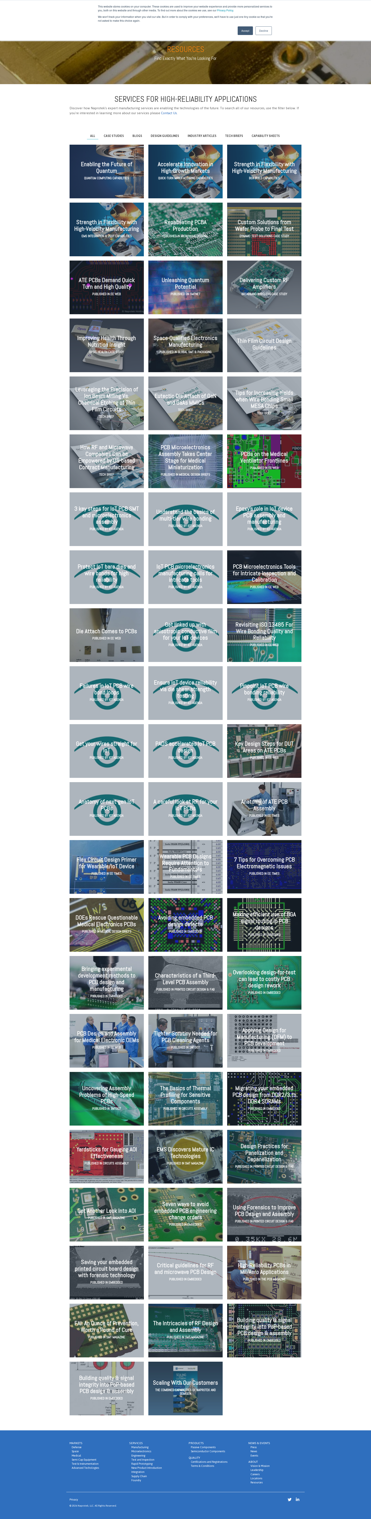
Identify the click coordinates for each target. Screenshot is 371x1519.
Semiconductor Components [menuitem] (208, 1451)
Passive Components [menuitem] (203, 1447)
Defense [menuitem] (77, 1447)
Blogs (137, 136)
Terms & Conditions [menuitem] (202, 1466)
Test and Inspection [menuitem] (142, 1460)
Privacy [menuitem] (74, 1500)
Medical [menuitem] (76, 1456)
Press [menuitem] (254, 1447)
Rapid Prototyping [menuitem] (142, 1464)
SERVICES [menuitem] (136, 1443)
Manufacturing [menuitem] (140, 1447)
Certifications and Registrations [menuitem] (209, 1462)
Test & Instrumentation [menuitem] (85, 1464)
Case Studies (114, 136)
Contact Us (169, 113)
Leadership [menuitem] (257, 1470)
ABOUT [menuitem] (253, 1462)
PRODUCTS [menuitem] (196, 1443)
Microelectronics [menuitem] (141, 1451)
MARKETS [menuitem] (76, 1443)
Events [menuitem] (254, 1456)
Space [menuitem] (75, 1451)
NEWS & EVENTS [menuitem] (259, 1443)
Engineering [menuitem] (138, 1456)
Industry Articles (202, 136)
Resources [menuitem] (257, 1482)
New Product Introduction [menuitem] (146, 1468)
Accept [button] (245, 30)
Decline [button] (263, 30)
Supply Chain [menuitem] (139, 1476)
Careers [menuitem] (255, 1474)
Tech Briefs (234, 136)
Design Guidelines (165, 136)
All (92, 136)
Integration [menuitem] (137, 1472)
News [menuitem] (254, 1451)
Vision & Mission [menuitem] (260, 1466)
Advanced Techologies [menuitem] (85, 1468)
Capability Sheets (266, 136)
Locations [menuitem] (256, 1478)
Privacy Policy (225, 10)
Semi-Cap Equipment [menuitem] (84, 1460)
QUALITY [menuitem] (194, 1458)
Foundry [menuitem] (136, 1480)
